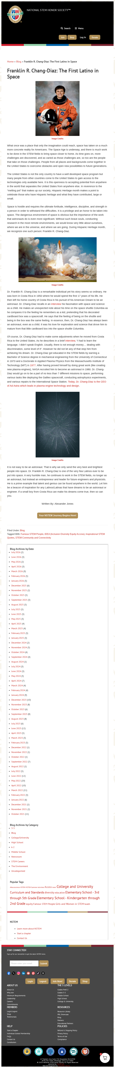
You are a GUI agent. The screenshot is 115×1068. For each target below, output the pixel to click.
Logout (43, 981)
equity (29, 903)
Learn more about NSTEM (29, 928)
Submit (43, 963)
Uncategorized (18, 871)
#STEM (22, 887)
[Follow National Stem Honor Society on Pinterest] (34, 973)
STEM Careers (18, 861)
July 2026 (15, 552)
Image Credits (57, 138)
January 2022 (17, 799)
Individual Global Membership (18, 1033)
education (60, 892)
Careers (10, 1001)
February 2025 (18, 633)
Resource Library (64, 1011)
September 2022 (19, 761)
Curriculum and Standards (27, 892)
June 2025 (16, 614)
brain (54, 887)
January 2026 (17, 580)
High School (17, 842)
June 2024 (16, 671)
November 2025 (19, 590)
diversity (49, 892)
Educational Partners (65, 1023)
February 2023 (18, 742)
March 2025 (17, 628)
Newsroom (16, 856)
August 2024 (17, 661)
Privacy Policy (63, 1033)
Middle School (18, 851)
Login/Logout (12, 1011)
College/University (101, 45)
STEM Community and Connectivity (33, 538)
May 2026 (16, 561)
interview (56, 304)
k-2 (12, 847)
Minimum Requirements (16, 995)
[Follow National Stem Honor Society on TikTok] (38, 973)
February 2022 (18, 795)
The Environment (19, 866)
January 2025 (17, 637)
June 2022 (16, 775)
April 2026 (16, 566)
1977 (33, 365)
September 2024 (19, 656)
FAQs (9, 1036)
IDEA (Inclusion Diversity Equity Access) (65, 534)
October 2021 (18, 814)
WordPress (60, 1064)
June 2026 (16, 557)
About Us (10, 989)
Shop (85, 981)
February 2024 (18, 690)
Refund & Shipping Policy (67, 1030)
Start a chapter (24, 933)
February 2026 (18, 576)
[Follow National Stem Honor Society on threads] (43, 973)
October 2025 (18, 595)
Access (48, 887)
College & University (65, 1001)
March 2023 (17, 737)
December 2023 (19, 699)
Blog (18, 61)
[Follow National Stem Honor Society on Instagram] (19, 973)
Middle (50, 45)
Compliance (62, 1039)
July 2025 (15, 609)
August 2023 (17, 718)
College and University (75, 886)
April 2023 (16, 733)
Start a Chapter (12, 1030)
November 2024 (19, 647)
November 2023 (19, 704)
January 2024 (17, 695)
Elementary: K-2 (10, 45)
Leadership (11, 998)
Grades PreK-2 (63, 989)
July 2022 (15, 771)
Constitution (11, 1042)
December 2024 (19, 642)
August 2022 (17, 766)
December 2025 (19, 585)
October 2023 (18, 709)
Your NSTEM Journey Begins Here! (57, 515)
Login (30, 981)
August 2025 (17, 604)
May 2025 (16, 618)
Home (10, 61)
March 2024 (17, 685)
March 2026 (17, 571)
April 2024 (16, 680)
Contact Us (22, 938)
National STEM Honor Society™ (49, 10)
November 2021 (19, 809)
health (87, 904)
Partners (61, 1020)
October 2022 (18, 756)
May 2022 (16, 780)
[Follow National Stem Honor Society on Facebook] (9, 973)
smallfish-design (64, 1066)
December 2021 (19, 804)
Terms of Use (62, 1036)
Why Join (10, 992)
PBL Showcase (63, 1014)
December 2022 (19, 747)
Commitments (12, 1004)
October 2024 (18, 652)
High (71, 45)
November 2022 (19, 752)
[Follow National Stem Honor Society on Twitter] (14, 973)
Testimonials (11, 1017)
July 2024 (15, 666)
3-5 (13, 828)
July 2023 (15, 723)
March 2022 (17, 790)
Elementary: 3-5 (32, 45)
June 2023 (16, 728)
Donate (72, 981)
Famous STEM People (32, 534)
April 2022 (16, 785)
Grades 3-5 (62, 992)
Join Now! (57, 981)
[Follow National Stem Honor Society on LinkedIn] (24, 973)
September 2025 (19, 599)
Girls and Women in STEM (70, 903)
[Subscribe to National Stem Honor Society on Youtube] (29, 973)
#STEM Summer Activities (35, 887)
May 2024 (16, 676)
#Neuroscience (15, 887)
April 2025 (16, 623)
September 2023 (19, 714)
